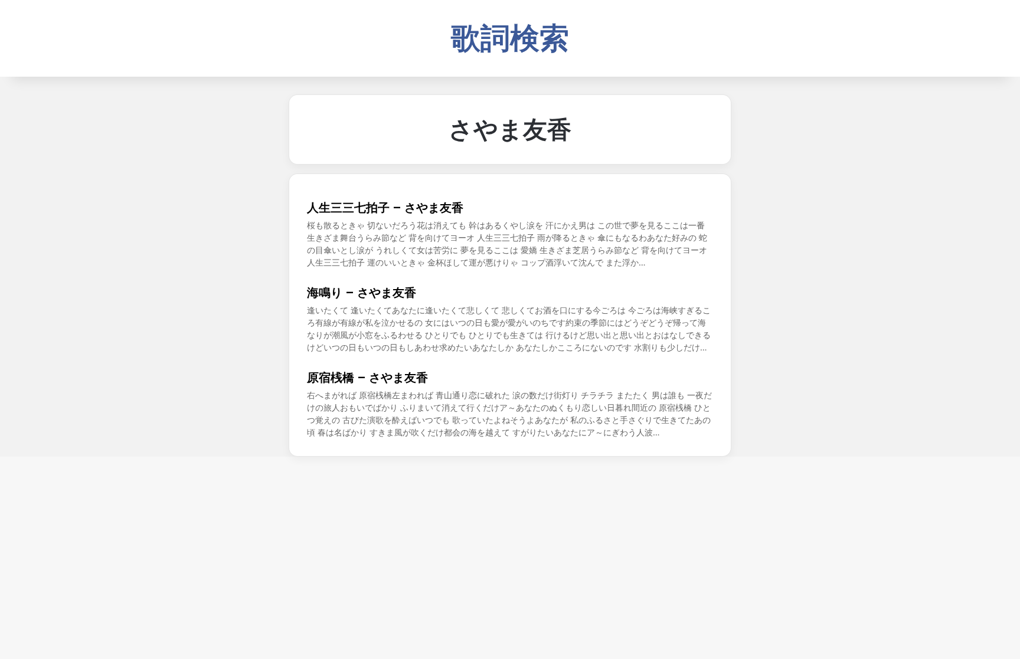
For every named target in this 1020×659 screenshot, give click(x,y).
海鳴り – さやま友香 (361, 292)
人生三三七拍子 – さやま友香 (385, 207)
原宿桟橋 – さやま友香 (367, 377)
